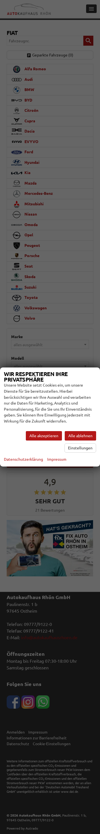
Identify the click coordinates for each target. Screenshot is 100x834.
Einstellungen (80, 448)
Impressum (56, 459)
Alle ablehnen (80, 436)
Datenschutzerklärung (23, 459)
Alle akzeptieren (43, 436)
